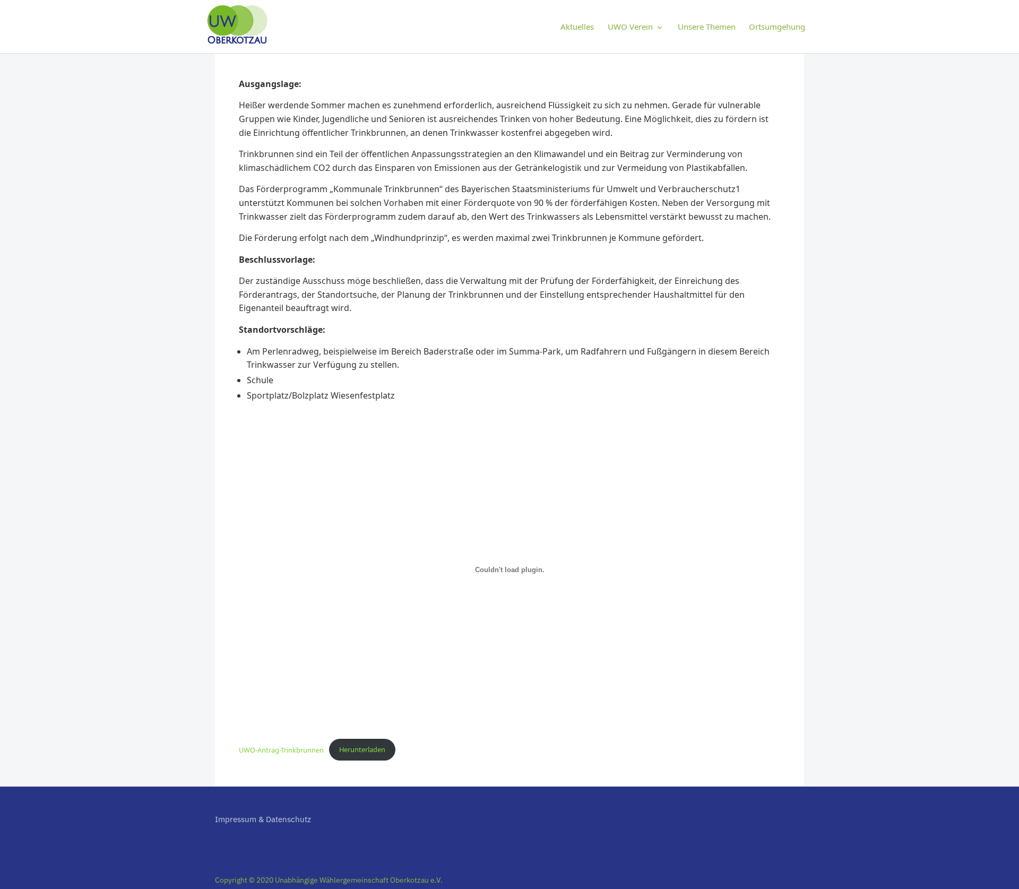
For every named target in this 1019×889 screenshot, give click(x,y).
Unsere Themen (707, 26)
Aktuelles (577, 26)
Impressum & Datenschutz (263, 819)
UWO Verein (630, 26)
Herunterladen (362, 749)
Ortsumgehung (777, 26)
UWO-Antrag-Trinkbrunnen (281, 749)
